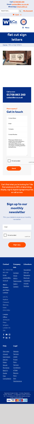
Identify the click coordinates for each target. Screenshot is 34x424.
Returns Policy (15, 375)
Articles (26, 283)
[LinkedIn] (6, 337)
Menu (27, 28)
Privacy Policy (15, 361)
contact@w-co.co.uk (20, 4)
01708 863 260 (18, 2)
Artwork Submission (6, 356)
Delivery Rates (5, 361)
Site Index (6, 351)
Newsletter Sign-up (27, 271)
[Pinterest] (3, 337)
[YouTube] (6, 334)
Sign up (16, 245)
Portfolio (26, 286)
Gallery (15, 284)
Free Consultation (6, 377)
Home (5, 45)
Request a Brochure (27, 277)
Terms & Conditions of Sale (16, 367)
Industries (27, 281)
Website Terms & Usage (16, 354)
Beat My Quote (5, 372)
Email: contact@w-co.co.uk (7, 278)
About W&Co (15, 277)
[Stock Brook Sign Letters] (17, 52)
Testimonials (17, 281)
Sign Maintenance (17, 380)
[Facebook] (3, 334)
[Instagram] (9, 334)
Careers (15, 287)
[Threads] (9, 337)
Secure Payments (6, 367)
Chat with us (22, 7)
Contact (16, 273)
